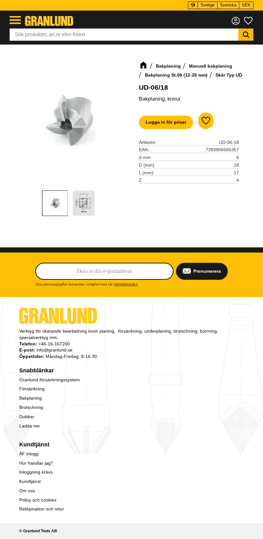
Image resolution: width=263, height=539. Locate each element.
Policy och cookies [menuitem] (37, 499)
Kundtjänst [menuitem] (34, 444)
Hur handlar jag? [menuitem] (36, 463)
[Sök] (245, 35)
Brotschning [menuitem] (31, 407)
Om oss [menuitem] (27, 490)
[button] (15, 20)
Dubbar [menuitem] (26, 416)
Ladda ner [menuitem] (29, 425)
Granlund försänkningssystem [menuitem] (49, 379)
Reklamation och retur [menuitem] (41, 508)
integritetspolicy (126, 284)
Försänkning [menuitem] (32, 388)
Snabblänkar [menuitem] (36, 370)
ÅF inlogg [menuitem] (28, 453)
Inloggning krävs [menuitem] (36, 472)
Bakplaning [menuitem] (30, 398)
